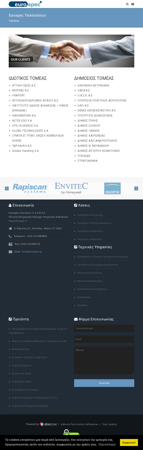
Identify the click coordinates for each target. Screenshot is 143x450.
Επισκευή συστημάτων (90, 272)
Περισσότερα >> (18, 221)
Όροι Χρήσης (110, 424)
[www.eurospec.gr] (25, 4)
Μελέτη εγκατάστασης (90, 281)
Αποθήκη (82, 305)
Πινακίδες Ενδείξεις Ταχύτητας (29, 357)
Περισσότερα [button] (107, 444)
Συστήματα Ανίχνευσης (90, 215)
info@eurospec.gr (32, 251)
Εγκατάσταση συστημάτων (92, 289)
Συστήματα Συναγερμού (25, 389)
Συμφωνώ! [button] (129, 442)
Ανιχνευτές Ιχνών (21, 373)
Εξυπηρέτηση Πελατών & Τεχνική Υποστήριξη (102, 256)
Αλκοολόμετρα (20, 349)
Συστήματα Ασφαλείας (90, 231)
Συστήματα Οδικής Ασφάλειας (94, 223)
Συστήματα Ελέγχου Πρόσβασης (30, 406)
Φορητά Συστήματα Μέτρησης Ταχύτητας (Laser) (39, 341)
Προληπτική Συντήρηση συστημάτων (97, 264)
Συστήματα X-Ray (21, 381)
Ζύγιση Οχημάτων (22, 365)
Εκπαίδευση (84, 297)
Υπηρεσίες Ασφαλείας (89, 239)
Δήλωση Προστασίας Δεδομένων (79, 424)
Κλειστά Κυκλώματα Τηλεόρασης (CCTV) (34, 397)
